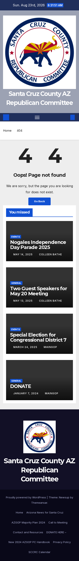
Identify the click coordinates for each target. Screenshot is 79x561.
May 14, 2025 (23, 254)
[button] (66, 117)
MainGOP (50, 347)
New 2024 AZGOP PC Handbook (29, 542)
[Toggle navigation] (37, 117)
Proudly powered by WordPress (26, 497)
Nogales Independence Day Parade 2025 (38, 244)
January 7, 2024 (26, 393)
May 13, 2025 (23, 300)
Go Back (39, 201)
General (16, 283)
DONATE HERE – (56, 532)
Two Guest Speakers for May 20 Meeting (38, 291)
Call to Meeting (57, 522)
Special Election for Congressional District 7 (38, 337)
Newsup (64, 497)
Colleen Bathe (50, 254)
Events (15, 237)
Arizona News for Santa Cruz (44, 512)
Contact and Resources (28, 532)
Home (7, 130)
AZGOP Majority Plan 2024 (28, 522)
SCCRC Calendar (39, 552)
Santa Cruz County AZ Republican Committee (39, 470)
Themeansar (39, 502)
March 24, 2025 (25, 347)
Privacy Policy (62, 542)
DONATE (20, 386)
